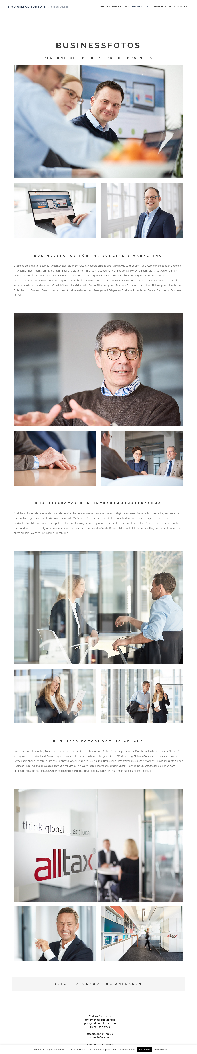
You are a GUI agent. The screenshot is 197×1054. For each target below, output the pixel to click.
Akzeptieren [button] (144, 1050)
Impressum (108, 1044)
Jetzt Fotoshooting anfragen (99, 983)
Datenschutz (92, 1044)
